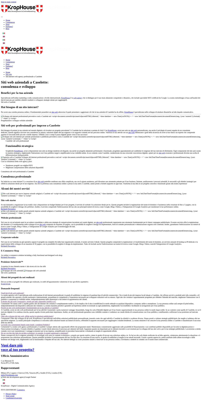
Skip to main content (8, 2)
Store (7, 24)
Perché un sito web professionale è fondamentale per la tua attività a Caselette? (30, 308)
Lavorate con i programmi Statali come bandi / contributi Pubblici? (25, 325)
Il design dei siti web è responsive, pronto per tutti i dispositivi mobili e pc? (28, 301)
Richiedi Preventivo (8, 209)
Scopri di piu (5, 284)
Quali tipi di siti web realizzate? (12, 293)
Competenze (10, 22)
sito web (55, 112)
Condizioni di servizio (14, 398)
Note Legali (10, 396)
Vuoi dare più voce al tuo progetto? (17, 347)
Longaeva (21, 390)
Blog (7, 29)
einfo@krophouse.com (9, 375)
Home (8, 20)
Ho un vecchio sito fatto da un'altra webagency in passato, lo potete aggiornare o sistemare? (34, 333)
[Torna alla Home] (36, 14)
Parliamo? (9, 27)
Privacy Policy (11, 394)
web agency (77, 98)
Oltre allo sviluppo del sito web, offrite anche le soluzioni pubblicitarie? (27, 316)
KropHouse (65, 98)
